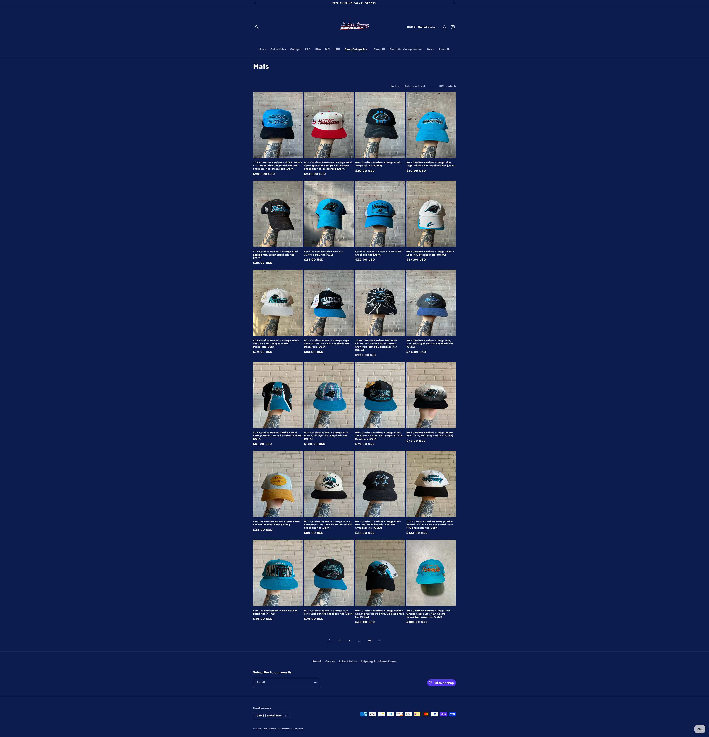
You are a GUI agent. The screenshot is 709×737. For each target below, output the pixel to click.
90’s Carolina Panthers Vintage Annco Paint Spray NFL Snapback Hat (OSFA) (429, 434)
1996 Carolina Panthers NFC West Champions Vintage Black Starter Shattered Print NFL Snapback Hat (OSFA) (376, 345)
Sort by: (396, 86)
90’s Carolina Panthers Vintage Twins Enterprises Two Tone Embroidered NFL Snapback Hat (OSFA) (328, 525)
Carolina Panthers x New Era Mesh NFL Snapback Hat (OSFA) (379, 253)
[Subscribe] (315, 682)
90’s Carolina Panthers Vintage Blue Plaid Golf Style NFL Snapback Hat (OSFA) (326, 436)
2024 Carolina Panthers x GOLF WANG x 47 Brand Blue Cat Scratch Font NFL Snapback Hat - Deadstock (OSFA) (277, 165)
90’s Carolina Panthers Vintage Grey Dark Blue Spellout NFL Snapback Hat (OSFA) (429, 343)
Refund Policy (348, 661)
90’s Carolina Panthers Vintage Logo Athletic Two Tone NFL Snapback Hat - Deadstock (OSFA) (327, 343)
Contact (330, 661)
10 (369, 640)
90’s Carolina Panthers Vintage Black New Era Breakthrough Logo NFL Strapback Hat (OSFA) (378, 525)
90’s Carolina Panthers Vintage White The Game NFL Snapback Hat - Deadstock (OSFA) (276, 343)
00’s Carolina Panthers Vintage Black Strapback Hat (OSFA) (378, 164)
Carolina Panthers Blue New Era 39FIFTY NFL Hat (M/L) (323, 253)
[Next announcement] (455, 3)
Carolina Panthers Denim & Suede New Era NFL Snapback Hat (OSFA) (276, 523)
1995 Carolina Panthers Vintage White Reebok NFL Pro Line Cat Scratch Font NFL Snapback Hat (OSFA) (430, 525)
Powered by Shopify (292, 728)
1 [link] (329, 640)
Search (317, 661)
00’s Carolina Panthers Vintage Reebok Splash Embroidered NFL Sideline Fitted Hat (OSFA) (379, 614)
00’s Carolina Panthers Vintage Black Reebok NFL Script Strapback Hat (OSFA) (276, 255)
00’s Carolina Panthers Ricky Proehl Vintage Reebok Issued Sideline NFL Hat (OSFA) (277, 436)
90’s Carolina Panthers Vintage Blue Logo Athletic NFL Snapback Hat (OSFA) (430, 164)
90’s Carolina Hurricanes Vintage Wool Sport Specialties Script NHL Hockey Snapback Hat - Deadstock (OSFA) (328, 165)
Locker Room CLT (272, 728)
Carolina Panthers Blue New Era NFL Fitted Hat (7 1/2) (275, 612)
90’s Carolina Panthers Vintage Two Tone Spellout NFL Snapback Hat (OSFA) (328, 612)
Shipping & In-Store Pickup (379, 661)
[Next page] (379, 641)
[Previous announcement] (254, 3)
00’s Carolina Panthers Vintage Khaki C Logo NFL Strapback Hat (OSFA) (430, 253)
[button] (257, 27)
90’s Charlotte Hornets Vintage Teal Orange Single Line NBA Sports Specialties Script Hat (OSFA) (428, 614)
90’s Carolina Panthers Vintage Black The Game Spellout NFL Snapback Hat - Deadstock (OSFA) (379, 436)
